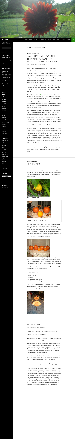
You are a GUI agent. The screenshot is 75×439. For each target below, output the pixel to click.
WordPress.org (5, 189)
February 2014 (5, 119)
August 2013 (4, 124)
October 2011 (5, 156)
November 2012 (5, 136)
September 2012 (5, 140)
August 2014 (4, 113)
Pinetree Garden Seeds (44, 94)
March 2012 (4, 150)
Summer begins (5, 82)
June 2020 (4, 101)
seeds (38, 53)
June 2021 (4, 97)
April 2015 (4, 112)
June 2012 (4, 145)
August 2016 (4, 105)
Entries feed (4, 185)
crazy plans (30, 53)
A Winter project (5, 55)
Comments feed (5, 187)
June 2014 (4, 117)
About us (35, 39)
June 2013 (4, 128)
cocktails (29, 161)
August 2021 (4, 94)
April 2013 (4, 131)
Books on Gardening (61, 39)
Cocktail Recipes (51, 39)
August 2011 (4, 158)
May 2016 (4, 110)
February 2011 (5, 168)
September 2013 (5, 122)
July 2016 (4, 106)
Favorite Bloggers (28, 39)
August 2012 (4, 142)
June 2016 (4, 108)
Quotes (69, 39)
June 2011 (4, 161)
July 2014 (4, 115)
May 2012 (4, 147)
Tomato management (6, 57)
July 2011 (4, 159)
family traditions (31, 321)
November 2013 (5, 120)
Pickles (3, 63)
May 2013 (4, 129)
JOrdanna (4, 83)
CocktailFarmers (5, 80)
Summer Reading (5, 59)
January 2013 (4, 135)
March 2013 (4, 133)
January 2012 (4, 152)
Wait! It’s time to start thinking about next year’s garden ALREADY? (42, 59)
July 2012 (4, 143)
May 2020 (4, 103)
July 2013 (4, 126)
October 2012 (5, 138)
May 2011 (4, 163)
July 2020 (4, 99)
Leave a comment (43, 64)
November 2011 (5, 154)
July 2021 (4, 96)
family (34, 53)
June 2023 (4, 92)
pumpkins (34, 161)
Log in (3, 183)
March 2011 (4, 166)
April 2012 (4, 149)
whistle (3, 71)
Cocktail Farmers (7, 40)
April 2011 (4, 165)
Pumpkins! (33, 164)
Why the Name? (42, 39)
